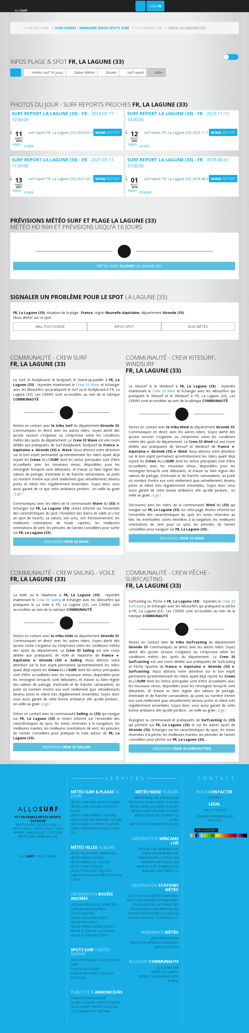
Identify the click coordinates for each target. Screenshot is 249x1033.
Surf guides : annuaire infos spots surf (92, 28)
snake (28, 145)
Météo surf (25, 825)
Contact (214, 797)
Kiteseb (145, 192)
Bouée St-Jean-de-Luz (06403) (92, 931)
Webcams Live (47, 836)
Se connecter (167, 968)
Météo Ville (44, 829)
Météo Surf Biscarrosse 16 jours (97, 820)
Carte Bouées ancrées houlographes (88, 911)
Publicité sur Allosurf (88, 998)
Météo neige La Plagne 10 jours (154, 806)
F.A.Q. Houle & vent (85, 969)
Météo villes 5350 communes (93, 853)
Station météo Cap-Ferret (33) (155, 905)
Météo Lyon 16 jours (87, 866)
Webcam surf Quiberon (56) (157, 866)
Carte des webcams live (160, 853)
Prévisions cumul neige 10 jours (153, 802)
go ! (20, 493)
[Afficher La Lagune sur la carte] (15, 72)
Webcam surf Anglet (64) (159, 862)
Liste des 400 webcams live (158, 849)
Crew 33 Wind (163, 391)
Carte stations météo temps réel (152, 900)
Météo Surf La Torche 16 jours (95, 824)
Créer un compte (164, 972)
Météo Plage (47, 825)
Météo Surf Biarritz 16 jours (93, 815)
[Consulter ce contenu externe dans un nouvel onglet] (22, 846)
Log (155, 6)
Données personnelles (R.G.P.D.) (214, 818)
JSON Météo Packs (164, 938)
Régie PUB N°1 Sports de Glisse (94, 1007)
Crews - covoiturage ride (158, 976)
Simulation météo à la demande (153, 943)
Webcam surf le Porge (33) (158, 858)
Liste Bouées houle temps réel (94, 905)
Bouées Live (36, 833)
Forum (173, 981)
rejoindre (66, 541)
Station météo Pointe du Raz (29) (152, 913)
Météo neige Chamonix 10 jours (154, 824)
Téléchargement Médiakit (91, 1011)
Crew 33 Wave (87, 384)
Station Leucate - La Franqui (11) (153, 918)
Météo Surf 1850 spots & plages (95, 802)
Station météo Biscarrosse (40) (154, 909)
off (233, 57)
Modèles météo (166, 947)
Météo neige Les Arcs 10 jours (155, 811)
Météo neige (22, 829)
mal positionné (50, 326)
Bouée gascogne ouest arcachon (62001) (89, 920)
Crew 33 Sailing (48, 599)
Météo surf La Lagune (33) (128, 266)
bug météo (198, 326)
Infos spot (124, 326)
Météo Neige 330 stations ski (156, 798)
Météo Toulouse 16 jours (91, 871)
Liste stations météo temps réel (153, 896)
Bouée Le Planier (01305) (89, 935)
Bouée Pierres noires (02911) (93, 926)
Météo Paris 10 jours (87, 858)
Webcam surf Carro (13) (160, 871)
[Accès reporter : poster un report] (140, 6)
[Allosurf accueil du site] (20, 28)
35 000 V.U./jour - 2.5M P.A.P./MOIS (95, 1002)
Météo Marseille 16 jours (90, 862)
